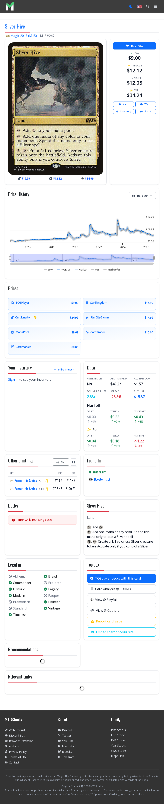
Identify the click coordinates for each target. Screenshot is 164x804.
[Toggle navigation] (155, 6)
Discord (67, 730)
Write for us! (17, 730)
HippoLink (117, 756)
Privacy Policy (18, 752)
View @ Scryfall (106, 600)
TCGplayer (142, 196)
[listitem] (10, 6)
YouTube (68, 741)
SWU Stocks (119, 751)
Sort (63, 462)
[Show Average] (64, 269)
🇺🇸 (139, 6)
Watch (147, 104)
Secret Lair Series (26, 480)
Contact (14, 762)
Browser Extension (21, 741)
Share (148, 111)
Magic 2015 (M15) (24, 36)
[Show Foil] (95, 269)
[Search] (147, 6)
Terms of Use (18, 757)
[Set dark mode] (131, 6)
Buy (137, 46)
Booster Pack (102, 479)
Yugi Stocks (118, 745)
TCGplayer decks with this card (118, 578)
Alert (125, 104)
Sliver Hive (15, 26)
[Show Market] (81, 269)
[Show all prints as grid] (73, 462)
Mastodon (68, 746)
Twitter (66, 735)
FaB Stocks (118, 740)
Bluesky (67, 752)
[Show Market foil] (112, 269)
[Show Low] (48, 269)
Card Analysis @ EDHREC (113, 589)
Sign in (13, 379)
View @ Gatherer (108, 610)
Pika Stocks (118, 730)
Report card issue (109, 621)
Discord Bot (17, 735)
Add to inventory (66, 369)
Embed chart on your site (115, 632)
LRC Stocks (118, 735)
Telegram (68, 757)
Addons (14, 746)
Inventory (125, 111)
